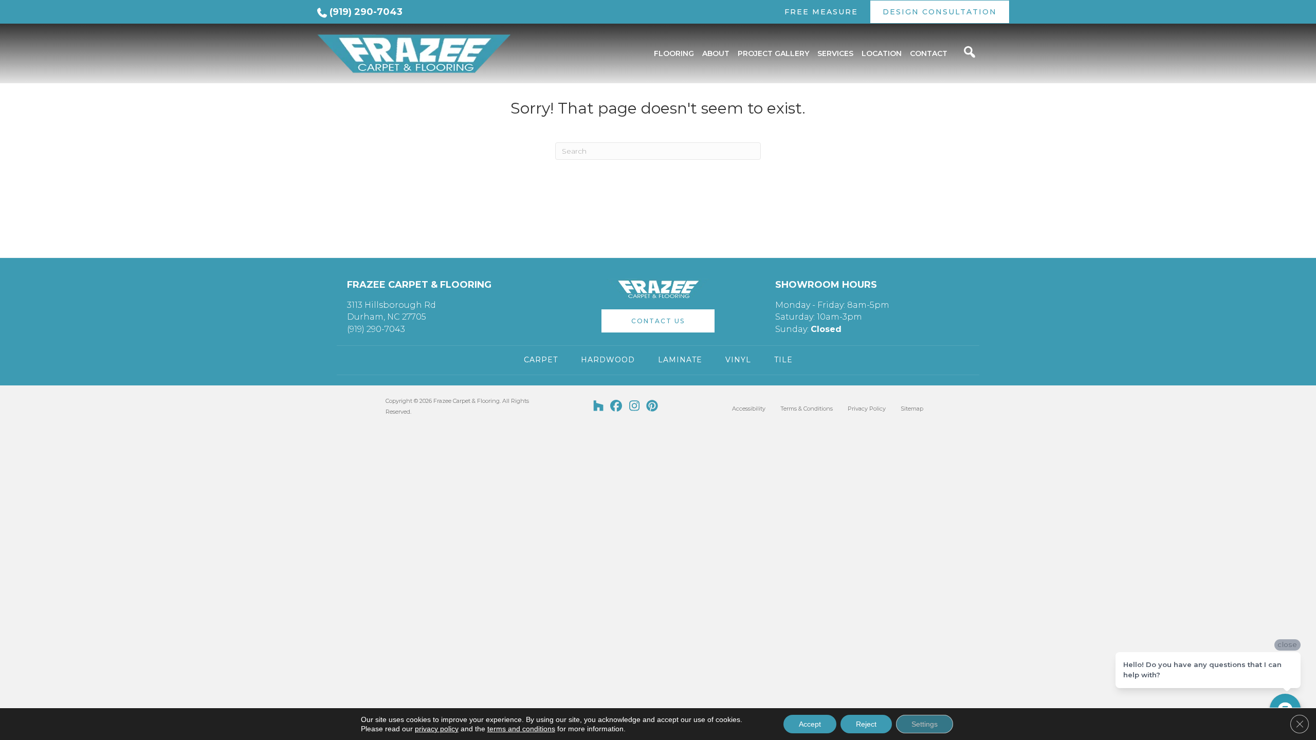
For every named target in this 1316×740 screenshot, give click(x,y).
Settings (924, 724)
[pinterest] (652, 406)
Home (325, 86)
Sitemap (912, 408)
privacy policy (437, 729)
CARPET (541, 359)
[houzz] (598, 406)
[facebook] (616, 406)
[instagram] (634, 406)
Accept (810, 724)
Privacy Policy (867, 408)
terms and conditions (521, 729)
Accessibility (748, 408)
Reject (866, 724)
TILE (783, 359)
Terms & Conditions (806, 408)
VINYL (738, 359)
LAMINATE (680, 359)
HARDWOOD (608, 359)
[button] (658, 320)
